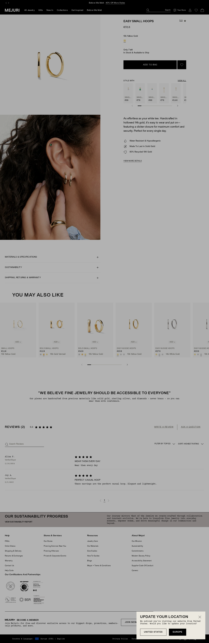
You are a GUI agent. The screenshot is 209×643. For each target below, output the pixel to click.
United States (153, 632)
